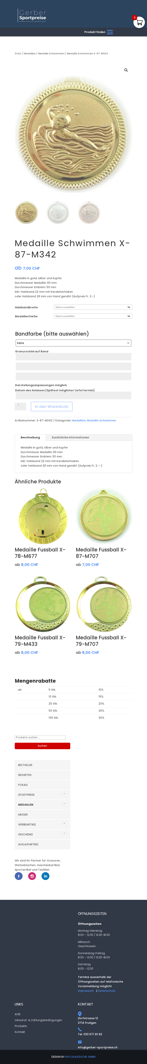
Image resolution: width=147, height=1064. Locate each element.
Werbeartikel (27, 824)
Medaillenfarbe (26, 316)
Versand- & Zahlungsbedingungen (38, 1020)
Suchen (42, 746)
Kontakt (20, 1032)
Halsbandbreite (26, 307)
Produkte (21, 1026)
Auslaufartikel (28, 844)
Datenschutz (106, 991)
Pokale (23, 785)
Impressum (86, 991)
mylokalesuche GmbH (80, 1057)
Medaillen (30, 53)
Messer (23, 814)
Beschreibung (30, 437)
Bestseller (25, 765)
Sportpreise (26, 795)
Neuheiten (24, 775)
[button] (126, 70)
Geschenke (25, 834)
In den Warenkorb (51, 406)
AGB (17, 1014)
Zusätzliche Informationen (70, 437)
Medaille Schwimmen (51, 53)
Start (18, 53)
